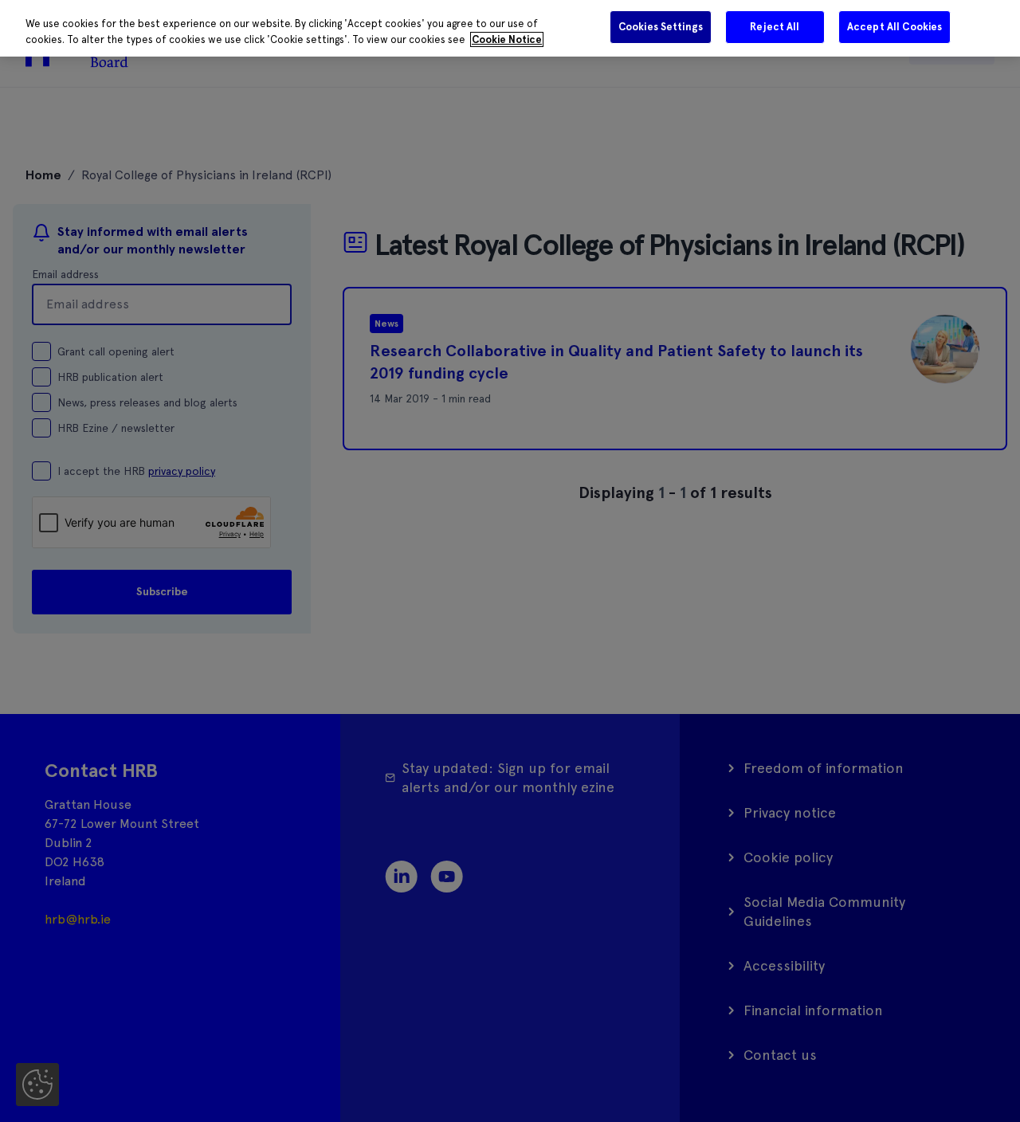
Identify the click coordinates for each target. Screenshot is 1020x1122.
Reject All (774, 27)
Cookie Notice (507, 39)
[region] (510, 28)
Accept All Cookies (894, 27)
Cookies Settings (660, 27)
